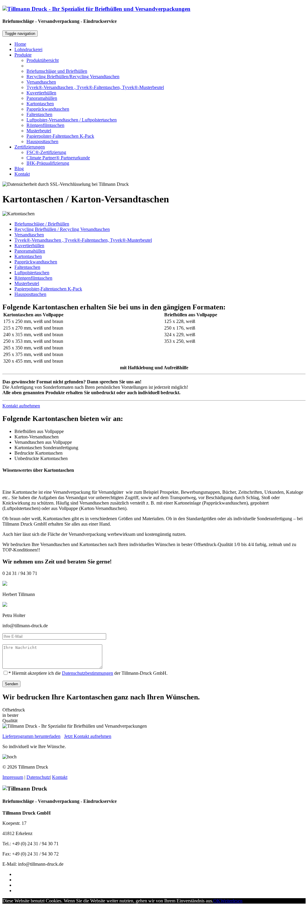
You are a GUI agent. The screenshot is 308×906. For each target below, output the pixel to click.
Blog (19, 168)
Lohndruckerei (28, 49)
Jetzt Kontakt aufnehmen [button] (87, 736)
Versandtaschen (41, 81)
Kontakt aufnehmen (21, 405)
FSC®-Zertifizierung (46, 152)
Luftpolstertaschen (31, 272)
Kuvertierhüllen (41, 92)
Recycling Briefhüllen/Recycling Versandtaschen (72, 76)
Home (20, 44)
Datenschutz (38, 777)
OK (216, 900)
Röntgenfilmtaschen (45, 125)
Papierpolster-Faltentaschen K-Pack (60, 136)
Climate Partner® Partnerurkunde (58, 157)
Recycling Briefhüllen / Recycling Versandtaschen (62, 229)
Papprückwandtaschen (47, 109)
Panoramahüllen (41, 98)
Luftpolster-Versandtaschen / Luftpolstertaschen (71, 119)
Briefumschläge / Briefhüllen (41, 223)
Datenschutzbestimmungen (87, 673)
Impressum (12, 777)
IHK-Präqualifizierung (47, 163)
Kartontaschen (40, 103)
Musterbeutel (38, 130)
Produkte (23, 54)
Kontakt (22, 174)
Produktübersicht (42, 60)
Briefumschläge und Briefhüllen (56, 71)
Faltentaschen (39, 114)
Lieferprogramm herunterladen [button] (31, 736)
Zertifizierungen (29, 146)
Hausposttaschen (42, 141)
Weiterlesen (231, 900)
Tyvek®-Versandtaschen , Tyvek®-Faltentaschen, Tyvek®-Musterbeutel (95, 87)
